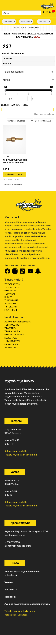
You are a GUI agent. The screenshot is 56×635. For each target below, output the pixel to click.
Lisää (37, 37)
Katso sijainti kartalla (15, 451)
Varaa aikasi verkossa (15, 614)
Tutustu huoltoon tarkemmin (19, 611)
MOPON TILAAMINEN (14, 334)
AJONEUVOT (10, 303)
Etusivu (15, 28)
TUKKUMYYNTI (11, 300)
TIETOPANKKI (10, 306)
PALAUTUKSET (11, 344)
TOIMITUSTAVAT (12, 341)
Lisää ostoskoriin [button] (13, 174)
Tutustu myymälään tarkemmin (20, 454)
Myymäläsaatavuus (13, 185)
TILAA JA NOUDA (12, 331)
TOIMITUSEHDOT (12, 324)
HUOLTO (8, 297)
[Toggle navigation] (5, 6)
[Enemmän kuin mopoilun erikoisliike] (45, 6)
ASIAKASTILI (10, 347)
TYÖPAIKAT (9, 293)
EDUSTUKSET (10, 310)
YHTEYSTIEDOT (11, 287)
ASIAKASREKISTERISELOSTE (17, 321)
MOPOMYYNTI (11, 290)
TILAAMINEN (10, 328)
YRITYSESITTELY (12, 284)
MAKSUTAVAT (11, 338)
